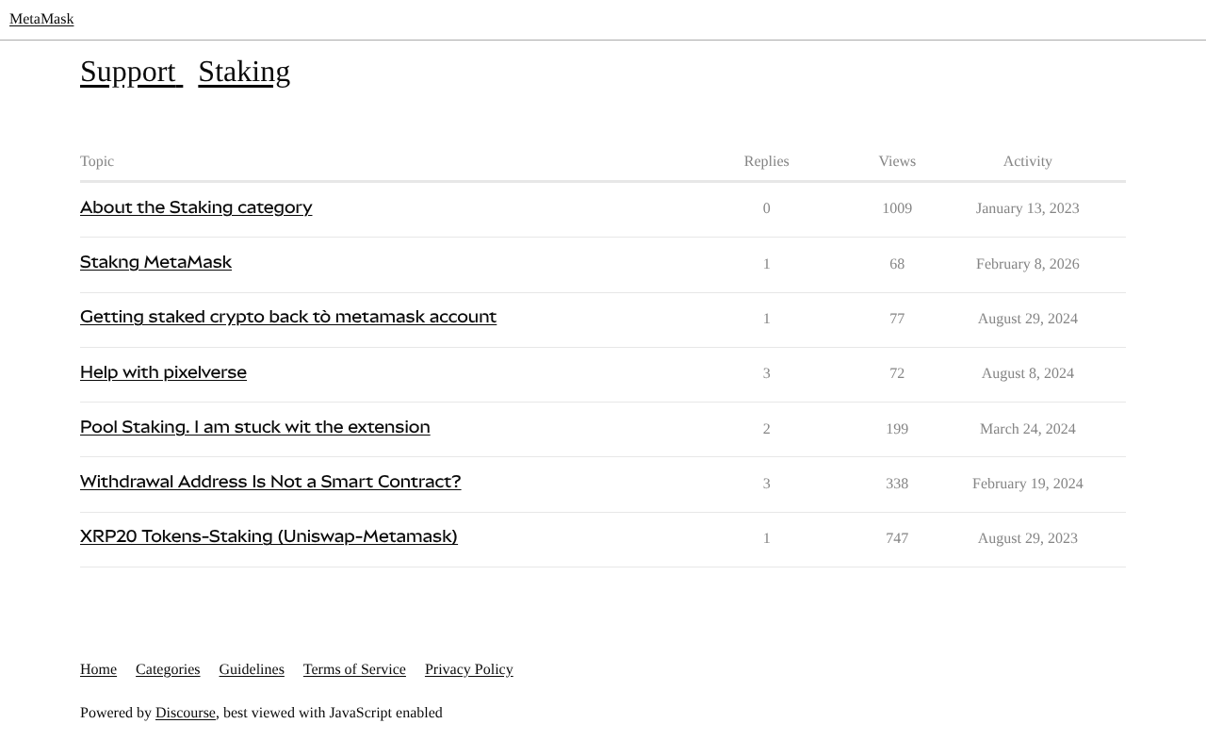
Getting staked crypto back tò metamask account (288, 317)
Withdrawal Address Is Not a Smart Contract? (271, 482)
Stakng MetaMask (156, 262)
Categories (168, 670)
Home (98, 670)
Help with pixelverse (163, 373)
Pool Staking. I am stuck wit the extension (255, 427)
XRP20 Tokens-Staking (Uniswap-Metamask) (269, 537)
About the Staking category (196, 208)
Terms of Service (354, 670)
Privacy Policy (469, 670)
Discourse (185, 713)
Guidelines (252, 670)
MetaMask (41, 19)
